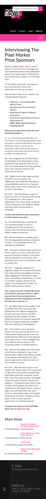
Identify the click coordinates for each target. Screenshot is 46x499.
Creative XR (25, 442)
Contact (22, 31)
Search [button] (40, 8)
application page (23, 409)
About (13, 31)
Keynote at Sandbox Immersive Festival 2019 (30, 425)
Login (30, 31)
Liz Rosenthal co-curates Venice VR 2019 (30, 434)
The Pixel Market (19, 69)
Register (39, 31)
